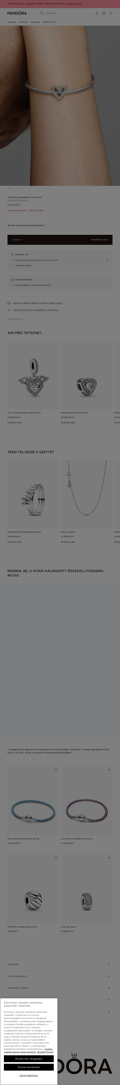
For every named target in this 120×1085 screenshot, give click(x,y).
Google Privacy (45, 1052)
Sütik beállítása (29, 1075)
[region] (29, 1041)
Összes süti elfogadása (28, 1058)
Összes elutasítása (29, 1067)
